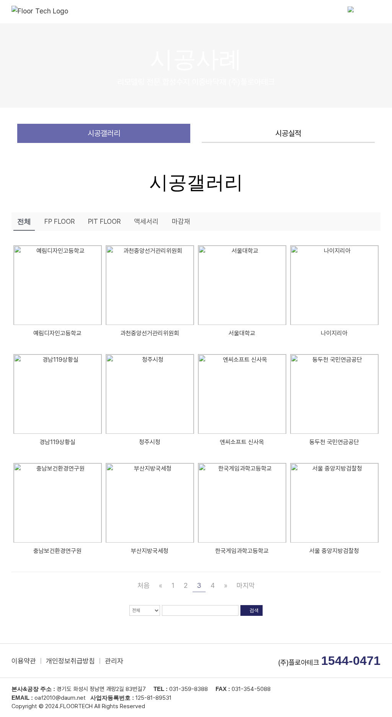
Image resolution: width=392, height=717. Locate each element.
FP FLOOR (59, 221)
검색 (253, 610)
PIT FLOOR (104, 221)
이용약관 (23, 661)
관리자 (114, 661)
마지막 (246, 585)
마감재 (181, 221)
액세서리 (146, 221)
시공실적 (288, 133)
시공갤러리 (104, 133)
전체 (24, 221)
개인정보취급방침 (70, 661)
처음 (143, 585)
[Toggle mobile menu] (377, 12)
